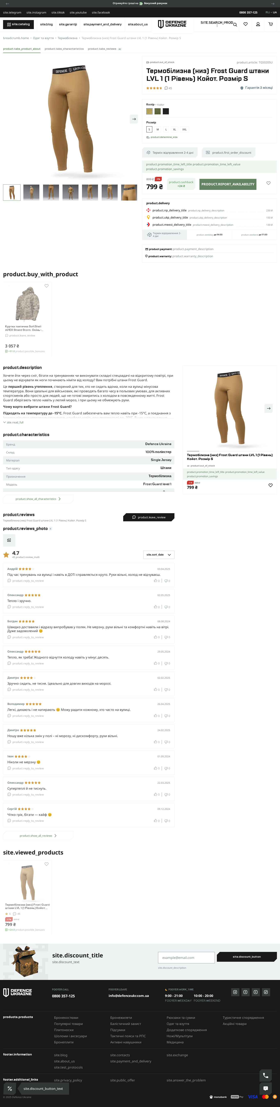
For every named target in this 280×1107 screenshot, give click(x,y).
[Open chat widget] (266, 1088)
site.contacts (120, 1055)
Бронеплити (64, 1042)
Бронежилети (121, 1017)
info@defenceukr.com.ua (129, 995)
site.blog (46, 24)
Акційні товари (235, 1023)
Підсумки (117, 1030)
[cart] (270, 24)
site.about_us (138, 24)
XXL (184, 129)
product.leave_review (22, 335)
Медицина (175, 1042)
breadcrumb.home (16, 38)
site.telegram (12, 12)
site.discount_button (247, 956)
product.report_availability (227, 184)
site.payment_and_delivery (102, 24)
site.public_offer (122, 1080)
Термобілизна (67, 38)
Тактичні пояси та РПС (128, 1036)
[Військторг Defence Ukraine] (25, 992)
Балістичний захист (125, 1023)
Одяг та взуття (43, 38)
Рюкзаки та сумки (181, 1017)
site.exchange (177, 1055)
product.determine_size (164, 137)
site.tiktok (58, 12)
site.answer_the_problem (186, 1080)
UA (275, 12)
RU (268, 12)
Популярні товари (68, 1023)
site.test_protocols (68, 1067)
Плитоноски (64, 1030)
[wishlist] (245, 24)
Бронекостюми (66, 1017)
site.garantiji (68, 24)
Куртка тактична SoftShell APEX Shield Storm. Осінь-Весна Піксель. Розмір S (23, 330)
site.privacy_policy (68, 1080)
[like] (268, 183)
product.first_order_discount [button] (231, 152)
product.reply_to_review (28, 581)
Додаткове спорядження (187, 1030)
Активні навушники (125, 1042)
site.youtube (78, 12)
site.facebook (101, 12)
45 (18, 913)
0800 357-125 (248, 12)
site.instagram (36, 12)
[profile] (258, 24)
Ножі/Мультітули (180, 1036)
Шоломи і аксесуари (70, 1036)
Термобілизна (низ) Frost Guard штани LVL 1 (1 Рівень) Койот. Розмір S (27, 908)
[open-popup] (8, 1088)
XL (174, 129)
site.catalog (21, 24)
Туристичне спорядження (243, 1017)
